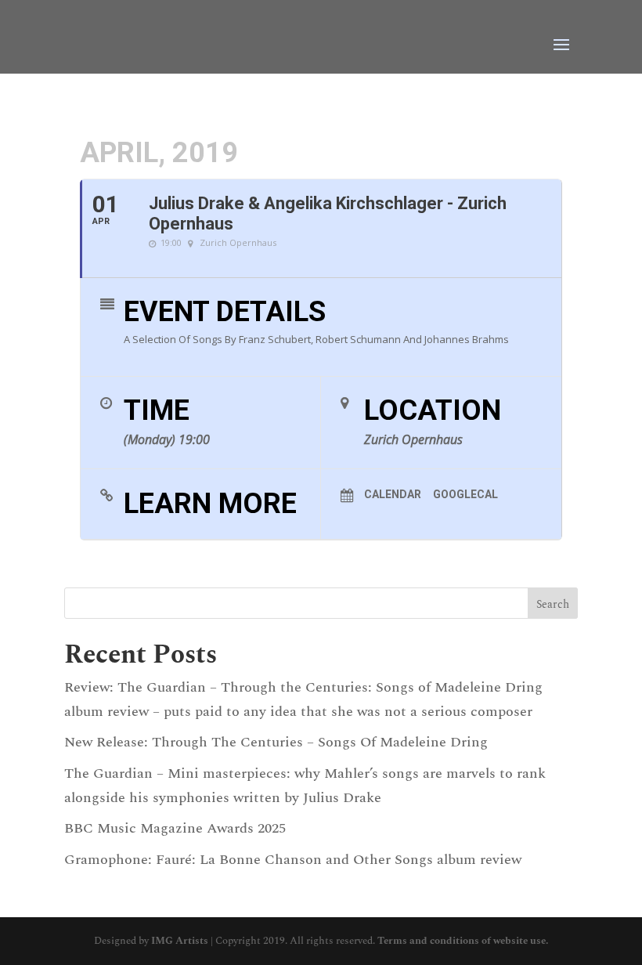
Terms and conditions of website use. (462, 941)
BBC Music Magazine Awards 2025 (175, 828)
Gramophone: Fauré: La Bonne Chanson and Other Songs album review (292, 859)
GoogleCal (465, 494)
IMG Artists (179, 941)
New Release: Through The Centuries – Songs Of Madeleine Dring (276, 742)
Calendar (392, 494)
